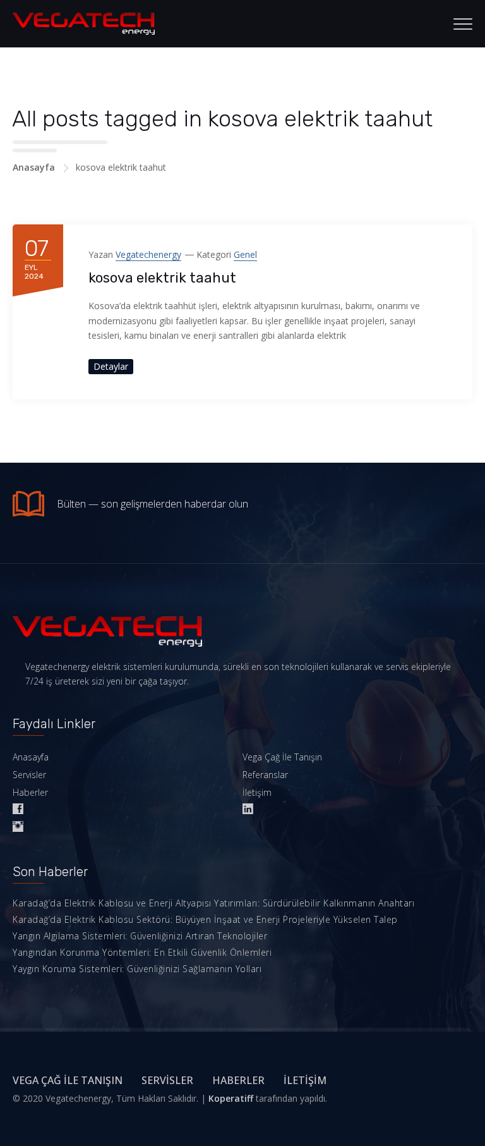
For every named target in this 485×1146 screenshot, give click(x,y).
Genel (245, 254)
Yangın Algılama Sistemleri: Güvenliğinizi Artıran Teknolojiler (140, 936)
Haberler (30, 792)
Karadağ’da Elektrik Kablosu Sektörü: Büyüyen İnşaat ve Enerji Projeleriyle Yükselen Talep (205, 919)
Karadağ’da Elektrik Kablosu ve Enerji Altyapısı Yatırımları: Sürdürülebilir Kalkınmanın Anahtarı (213, 903)
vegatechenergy (148, 254)
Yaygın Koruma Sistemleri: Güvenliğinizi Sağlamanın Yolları (137, 969)
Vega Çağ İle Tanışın (282, 757)
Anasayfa (34, 167)
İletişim (257, 792)
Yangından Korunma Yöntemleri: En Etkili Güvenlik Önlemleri (142, 952)
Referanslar (265, 775)
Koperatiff (230, 1098)
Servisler (29, 775)
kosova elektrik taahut (162, 277)
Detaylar (110, 366)
